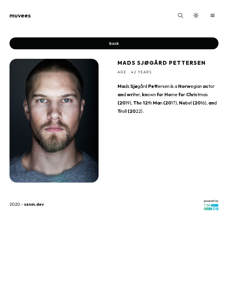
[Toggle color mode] (196, 15)
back (114, 43)
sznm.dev (34, 204)
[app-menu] (212, 15)
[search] (180, 15)
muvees (20, 15)
